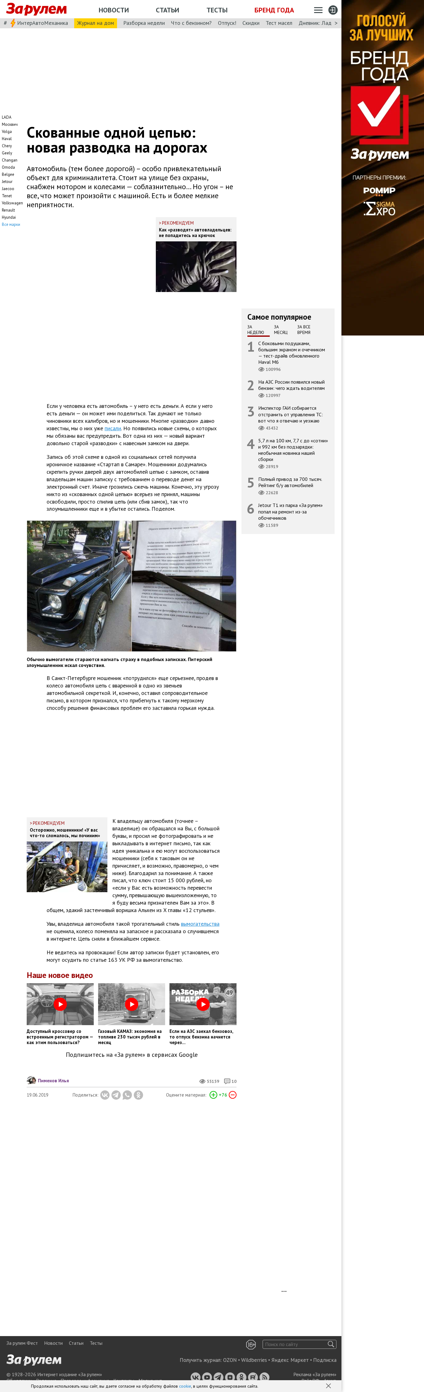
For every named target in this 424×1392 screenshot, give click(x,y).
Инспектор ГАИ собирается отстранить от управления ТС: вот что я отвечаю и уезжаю (290, 414)
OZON (230, 1360)
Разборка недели (144, 22)
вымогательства (200, 923)
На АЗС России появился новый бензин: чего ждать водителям (291, 385)
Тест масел (279, 22)
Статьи (167, 10)
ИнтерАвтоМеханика (42, 22)
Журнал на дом (95, 22)
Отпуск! (227, 22)
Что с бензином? (191, 22)
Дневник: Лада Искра (324, 22)
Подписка (324, 1360)
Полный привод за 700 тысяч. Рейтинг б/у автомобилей (290, 482)
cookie (185, 1386)
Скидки (250, 22)
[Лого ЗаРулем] (36, 9)
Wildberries (254, 1360)
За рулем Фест (22, 1343)
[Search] (331, 1344)
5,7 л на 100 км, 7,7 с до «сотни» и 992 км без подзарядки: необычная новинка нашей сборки (293, 449)
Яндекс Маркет (290, 1360)
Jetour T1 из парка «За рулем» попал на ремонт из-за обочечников (290, 511)
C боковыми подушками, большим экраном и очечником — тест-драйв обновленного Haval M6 (291, 352)
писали (113, 428)
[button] (329, 1386)
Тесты (217, 10)
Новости (114, 10)
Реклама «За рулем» (314, 1374)
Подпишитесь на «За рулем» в (132, 1055)
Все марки (11, 224)
